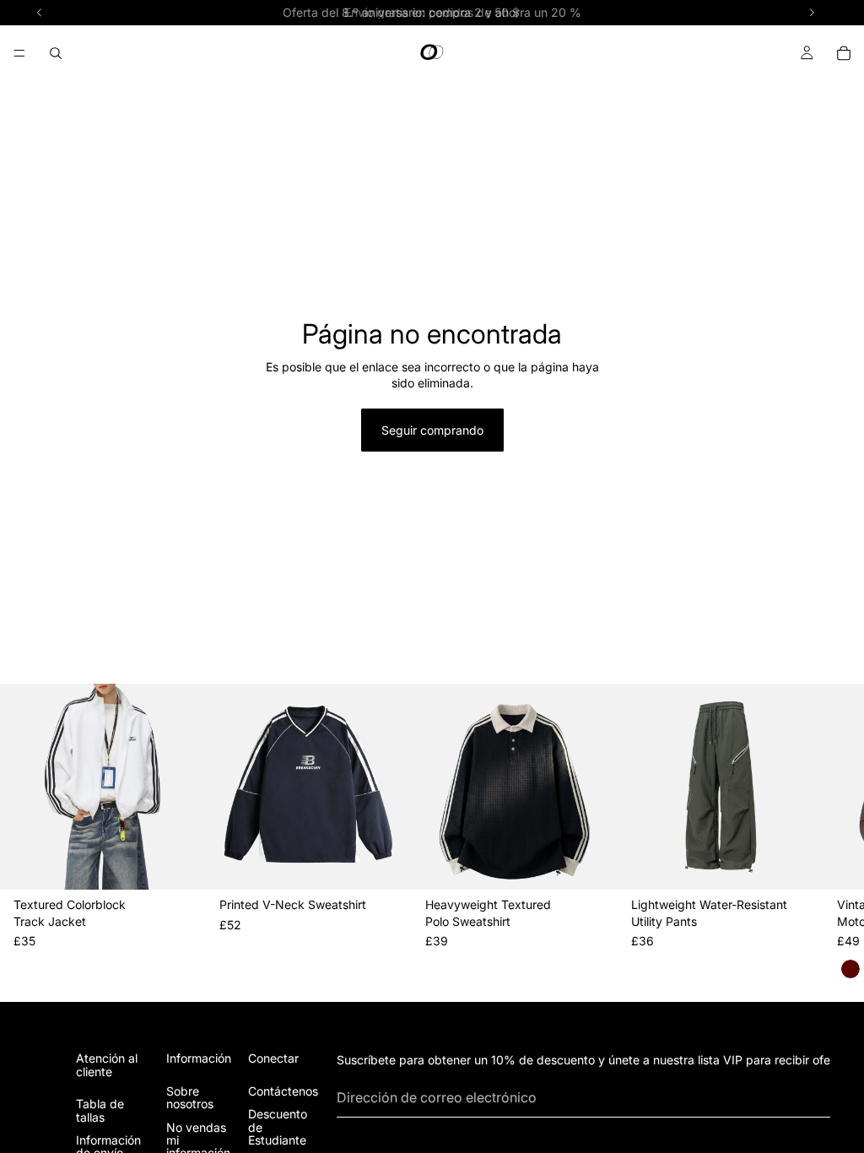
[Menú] (19, 53)
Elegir (194, 863)
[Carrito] (843, 53)
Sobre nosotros (189, 1097)
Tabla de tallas (100, 1109)
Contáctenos (283, 1091)
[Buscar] (55, 53)
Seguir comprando (432, 430)
